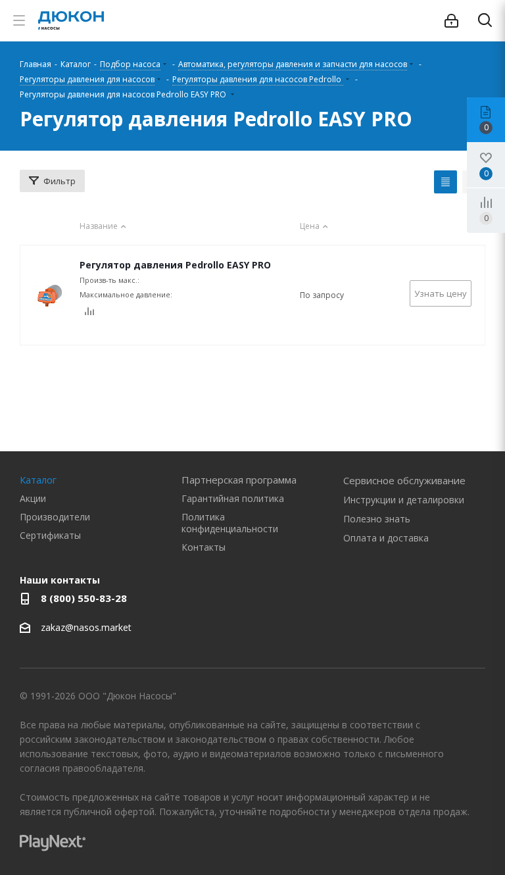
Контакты (203, 547)
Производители (55, 517)
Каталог (38, 479)
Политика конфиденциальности (229, 523)
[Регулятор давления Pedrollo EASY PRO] (49, 295)
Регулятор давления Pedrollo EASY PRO (175, 265)
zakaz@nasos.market (87, 627)
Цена (310, 226)
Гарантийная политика (232, 498)
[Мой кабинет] (451, 20)
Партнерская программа (239, 479)
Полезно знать (376, 518)
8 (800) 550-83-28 (84, 598)
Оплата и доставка (386, 538)
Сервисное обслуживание (404, 480)
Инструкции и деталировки (403, 499)
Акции (33, 498)
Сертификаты (50, 535)
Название (99, 226)
